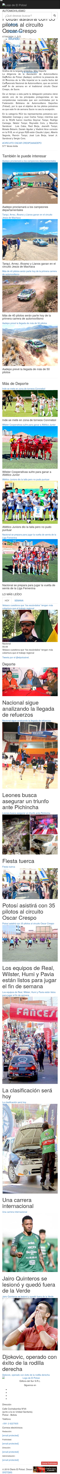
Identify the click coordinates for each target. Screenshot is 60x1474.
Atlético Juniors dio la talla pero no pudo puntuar (25, 479)
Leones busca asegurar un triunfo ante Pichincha (26, 813)
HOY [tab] (7, 600)
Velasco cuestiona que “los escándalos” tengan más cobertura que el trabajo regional (27, 607)
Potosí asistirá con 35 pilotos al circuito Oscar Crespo (28, 923)
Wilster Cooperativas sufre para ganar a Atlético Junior (29, 424)
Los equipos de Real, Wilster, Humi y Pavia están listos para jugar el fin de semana (29, 994)
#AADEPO (37, 142)
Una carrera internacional (14, 1211)
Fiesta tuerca (8, 866)
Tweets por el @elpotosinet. (15, 657)
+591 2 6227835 (10, 1423)
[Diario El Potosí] (14, 5)
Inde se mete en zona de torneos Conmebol (23, 388)
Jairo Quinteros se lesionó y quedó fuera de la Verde (28, 1296)
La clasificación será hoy (14, 1102)
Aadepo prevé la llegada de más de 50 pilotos (24, 323)
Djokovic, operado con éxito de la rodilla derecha (26, 1374)
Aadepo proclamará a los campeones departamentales (29, 160)
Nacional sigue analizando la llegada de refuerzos (26, 720)
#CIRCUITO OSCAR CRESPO (17, 142)
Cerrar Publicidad (49, 1463)
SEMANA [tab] (18, 600)
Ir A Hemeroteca (30, 72)
